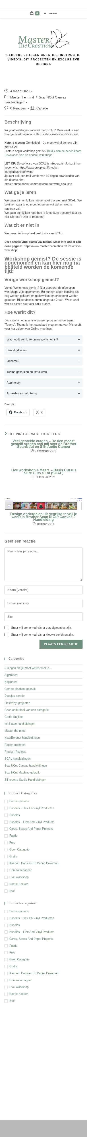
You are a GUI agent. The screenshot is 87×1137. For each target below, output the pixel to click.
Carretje (42, 108)
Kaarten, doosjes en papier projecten (33, 863)
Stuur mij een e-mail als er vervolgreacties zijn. (41, 627)
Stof (12, 891)
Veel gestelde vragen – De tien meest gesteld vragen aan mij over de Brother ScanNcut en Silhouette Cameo (43, 444)
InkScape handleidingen (19, 723)
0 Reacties (18, 108)
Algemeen (10, 675)
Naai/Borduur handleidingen (22, 737)
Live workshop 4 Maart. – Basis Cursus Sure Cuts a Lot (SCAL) (44, 472)
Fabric (13, 835)
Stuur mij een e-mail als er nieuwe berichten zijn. (42, 634)
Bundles (14, 815)
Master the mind (22, 97)
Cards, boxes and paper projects (31, 828)
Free (12, 842)
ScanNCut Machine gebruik (22, 772)
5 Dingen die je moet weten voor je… (28, 668)
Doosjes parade (14, 695)
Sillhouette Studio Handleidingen (25, 779)
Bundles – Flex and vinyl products (31, 822)
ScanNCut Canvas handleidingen (25, 765)
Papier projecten (14, 744)
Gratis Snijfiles (13, 716)
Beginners (10, 682)
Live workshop (19, 877)
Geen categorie (19, 849)
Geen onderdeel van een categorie (26, 710)
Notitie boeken (18, 884)
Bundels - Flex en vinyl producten (31, 808)
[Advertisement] (43, 1056)
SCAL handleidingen (17, 758)
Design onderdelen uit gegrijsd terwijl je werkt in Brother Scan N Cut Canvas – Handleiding (43, 517)
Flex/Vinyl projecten (17, 703)
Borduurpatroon (19, 801)
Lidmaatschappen (20, 870)
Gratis (13, 856)
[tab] (43, 339)
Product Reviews (15, 751)
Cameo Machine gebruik (20, 688)
